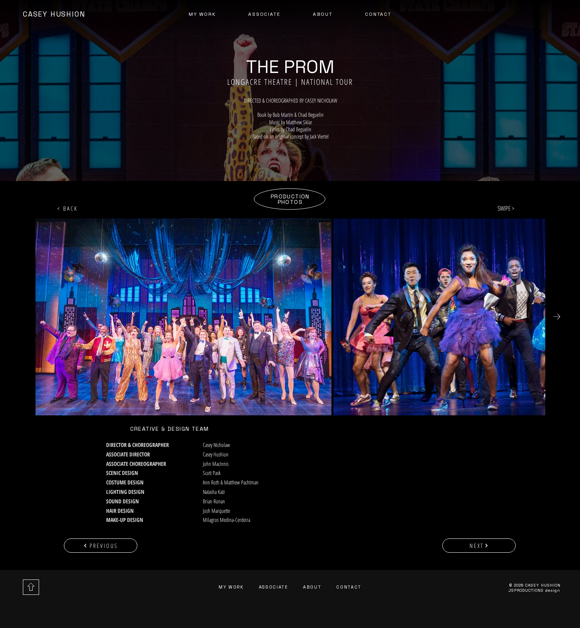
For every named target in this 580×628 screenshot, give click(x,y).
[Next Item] (556, 317)
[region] (58, 16)
